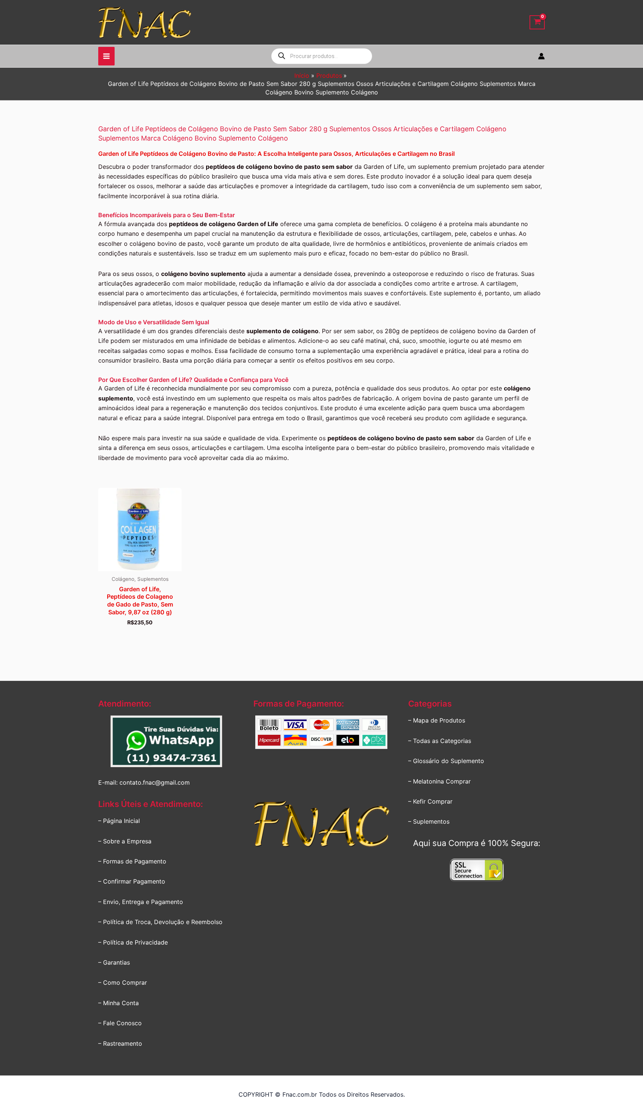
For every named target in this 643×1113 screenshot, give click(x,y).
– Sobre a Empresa (124, 841)
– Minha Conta (118, 1003)
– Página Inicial (119, 820)
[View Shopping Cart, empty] (537, 22)
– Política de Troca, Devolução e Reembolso (160, 922)
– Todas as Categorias (439, 740)
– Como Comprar (122, 982)
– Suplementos (429, 821)
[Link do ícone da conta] (541, 56)
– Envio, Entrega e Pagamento (140, 901)
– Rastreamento (120, 1043)
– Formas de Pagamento (132, 861)
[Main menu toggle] (106, 56)
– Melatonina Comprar (439, 781)
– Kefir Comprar (430, 801)
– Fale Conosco (120, 1023)
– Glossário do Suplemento (446, 761)
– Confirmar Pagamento (131, 881)
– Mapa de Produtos (436, 720)
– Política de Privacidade (133, 942)
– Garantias (114, 962)
